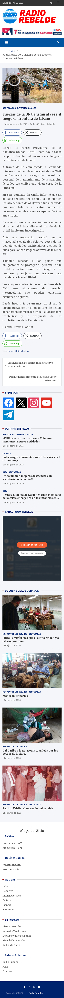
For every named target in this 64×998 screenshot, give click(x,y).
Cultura (6, 453)
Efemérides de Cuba (13, 940)
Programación (11, 869)
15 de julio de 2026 (11, 758)
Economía (8, 909)
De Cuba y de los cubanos (14, 634)
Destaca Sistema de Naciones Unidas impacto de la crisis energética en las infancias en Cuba (32, 498)
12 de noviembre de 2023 (14, 124)
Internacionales (26, 108)
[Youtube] (39, 987)
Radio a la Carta (11, 945)
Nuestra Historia (11, 864)
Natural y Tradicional (14, 931)
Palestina (24, 350)
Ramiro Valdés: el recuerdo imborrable (27, 808)
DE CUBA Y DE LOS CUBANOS (22, 591)
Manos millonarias (15, 695)
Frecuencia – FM (12, 847)
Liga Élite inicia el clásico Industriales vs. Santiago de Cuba (30, 364)
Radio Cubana (10, 962)
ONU (17, 350)
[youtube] (46, 402)
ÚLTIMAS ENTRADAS (17, 428)
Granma (7, 971)
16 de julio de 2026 (11, 700)
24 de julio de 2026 (11, 645)
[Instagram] (33, 402)
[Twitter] (21, 402)
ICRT (5, 966)
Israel (10, 350)
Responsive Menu (51, 3)
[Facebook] (8, 402)
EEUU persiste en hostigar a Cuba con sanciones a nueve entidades (27, 440)
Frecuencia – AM (12, 843)
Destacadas (9, 108)
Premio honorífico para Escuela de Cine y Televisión (32, 378)
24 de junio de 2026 (11, 812)
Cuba (4, 472)
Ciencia (6, 905)
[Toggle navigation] (6, 42)
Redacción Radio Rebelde (42, 124)
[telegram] (8, 414)
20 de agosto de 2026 (13, 445)
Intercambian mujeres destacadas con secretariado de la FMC (27, 477)
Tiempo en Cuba (11, 926)
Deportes (7, 891)
